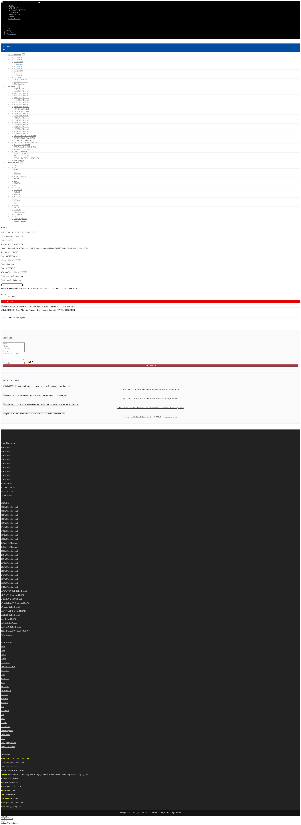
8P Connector (18, 73)
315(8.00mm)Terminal (21, 131)
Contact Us (14, 19)
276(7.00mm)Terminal (21, 127)
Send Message (150, 365)
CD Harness (18, 214)
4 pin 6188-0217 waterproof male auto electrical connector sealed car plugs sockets (150, 399)
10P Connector (19, 77)
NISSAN (17, 196)
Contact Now (8, 302)
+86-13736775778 (14, 787)
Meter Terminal (6, 635)
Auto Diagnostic (19, 212)
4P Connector (18, 64)
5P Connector (18, 66)
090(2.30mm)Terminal (21, 107)
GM (15, 203)
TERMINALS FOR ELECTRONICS (26, 158)
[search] (23, 285)
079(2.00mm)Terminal (21, 102)
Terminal (11, 86)
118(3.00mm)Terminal (21, 111)
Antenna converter (20, 221)
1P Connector (18, 57)
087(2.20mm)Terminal (21, 104)
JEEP (15, 185)
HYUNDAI (17, 210)
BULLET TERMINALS (22, 145)
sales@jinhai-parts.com (14, 280)
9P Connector (18, 75)
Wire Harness (13, 162)
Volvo (16, 205)
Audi (15, 165)
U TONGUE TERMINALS (23, 140)
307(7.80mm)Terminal (21, 129)
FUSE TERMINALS (21, 154)
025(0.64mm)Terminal (21, 89)
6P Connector (18, 68)
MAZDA (17, 194)
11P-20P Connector (20, 80)
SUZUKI (17, 192)
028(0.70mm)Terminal (21, 91)
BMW (16, 170)
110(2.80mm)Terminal (21, 109)
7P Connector (18, 71)
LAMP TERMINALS (21, 151)
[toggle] (39, 2)
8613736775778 (7, 819)
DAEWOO (17, 174)
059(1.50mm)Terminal (21, 98)
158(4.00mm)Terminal (21, 116)
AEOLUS (17, 178)
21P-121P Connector (21, 82)
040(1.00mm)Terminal (21, 93)
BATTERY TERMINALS (22, 156)
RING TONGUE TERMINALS (24, 138)
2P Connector (18, 59)
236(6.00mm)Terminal (21, 122)
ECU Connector (19, 84)
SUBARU (17, 201)
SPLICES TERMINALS (22, 149)
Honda (16, 172)
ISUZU (16, 208)
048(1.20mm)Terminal (21, 95)
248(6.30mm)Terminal (21, 125)
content (16, 798)
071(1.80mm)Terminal (21, 100)
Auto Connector (14, 55)
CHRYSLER (18, 190)
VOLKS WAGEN (20, 176)
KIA (15, 199)
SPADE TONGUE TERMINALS (25, 136)
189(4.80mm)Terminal (21, 118)
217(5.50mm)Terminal (21, 120)
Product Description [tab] (17, 318)
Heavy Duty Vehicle (20, 219)
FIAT (15, 181)
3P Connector (18, 62)
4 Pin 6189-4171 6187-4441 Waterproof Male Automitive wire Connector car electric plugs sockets (150, 408)
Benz (15, 167)
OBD (15, 216)
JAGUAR (17, 187)
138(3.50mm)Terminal (21, 113)
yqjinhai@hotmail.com (14, 276)
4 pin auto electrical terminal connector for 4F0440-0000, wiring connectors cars (150, 417)
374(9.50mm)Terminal (21, 133)
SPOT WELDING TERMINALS (25, 147)
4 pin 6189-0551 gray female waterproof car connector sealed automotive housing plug (151, 389)
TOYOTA (17, 183)
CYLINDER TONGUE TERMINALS (26, 142)
